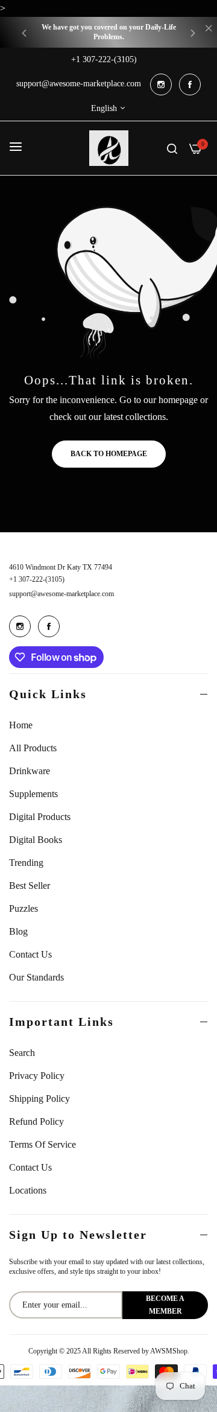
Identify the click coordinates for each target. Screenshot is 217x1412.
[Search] (172, 147)
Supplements (33, 794)
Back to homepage (109, 454)
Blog (18, 931)
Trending (26, 862)
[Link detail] (161, 84)
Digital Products (40, 817)
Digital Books (35, 840)
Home (21, 725)
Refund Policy (36, 1121)
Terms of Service (42, 1144)
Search (22, 1053)
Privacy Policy (36, 1075)
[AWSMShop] (108, 148)
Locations (27, 1190)
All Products (33, 748)
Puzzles (23, 908)
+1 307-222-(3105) (36, 579)
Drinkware (29, 771)
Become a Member (165, 1304)
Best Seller (29, 885)
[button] (24, 32)
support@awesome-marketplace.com (61, 594)
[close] (208, 29)
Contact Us (30, 954)
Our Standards (36, 977)
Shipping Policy (39, 1098)
